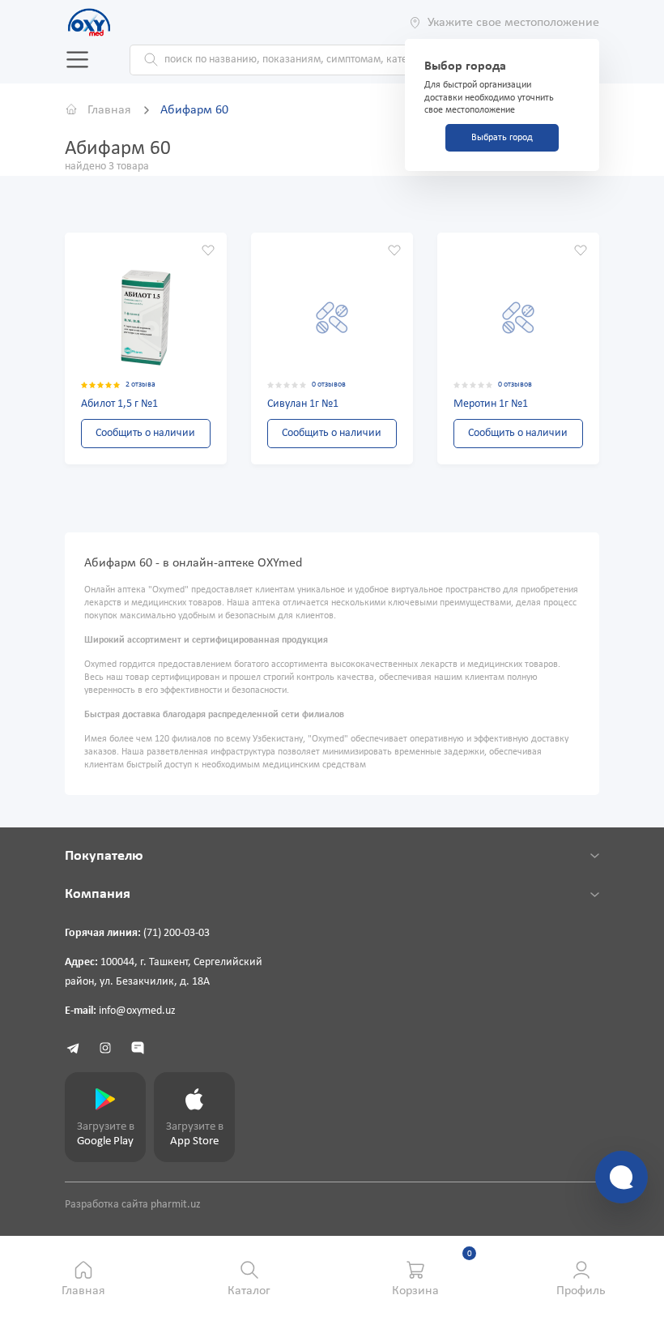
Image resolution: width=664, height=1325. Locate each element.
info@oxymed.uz (137, 1011)
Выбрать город (502, 138)
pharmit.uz (176, 1205)
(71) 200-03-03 (176, 933)
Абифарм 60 (194, 110)
